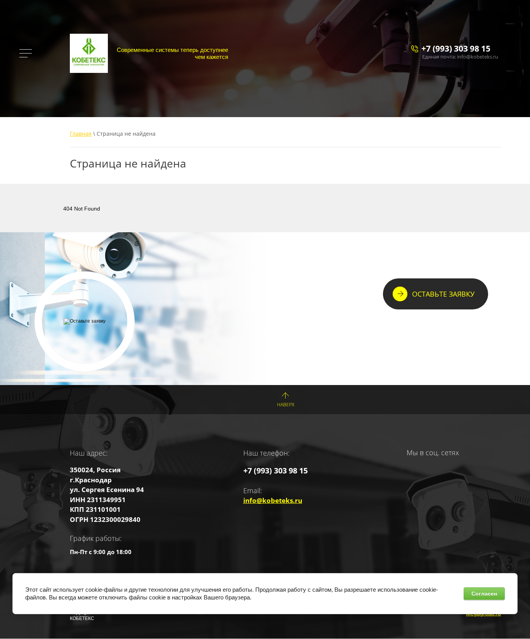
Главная (81, 133)
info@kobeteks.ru (272, 500)
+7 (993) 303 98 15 (455, 48)
